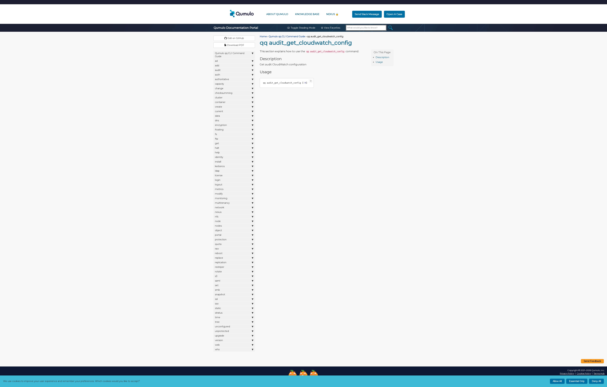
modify (219, 193)
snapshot (220, 294)
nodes (218, 225)
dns (217, 120)
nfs (216, 216)
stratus (218, 312)
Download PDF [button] (235, 45)
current (219, 111)
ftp (216, 138)
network (219, 207)
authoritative (222, 79)
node (218, 221)
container (220, 102)
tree (217, 322)
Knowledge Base (307, 14)
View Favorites (332, 27)
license (219, 175)
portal (218, 235)
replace (219, 257)
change (219, 88)
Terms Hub (599, 373)
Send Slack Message (367, 14)
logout (218, 184)
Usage (379, 62)
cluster (218, 97)
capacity (219, 83)
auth (217, 74)
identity (219, 157)
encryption (221, 125)
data (217, 115)
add (217, 65)
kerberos (220, 166)
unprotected (222, 331)
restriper (219, 267)
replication (220, 262)
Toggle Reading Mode (303, 27)
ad (216, 61)
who (217, 349)
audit (218, 70)
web (217, 344)
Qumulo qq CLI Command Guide (229, 55)
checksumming (223, 93)
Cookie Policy (584, 373)
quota (218, 244)
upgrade (219, 335)
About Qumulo (277, 14)
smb (217, 289)
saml (217, 280)
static (218, 308)
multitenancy (222, 202)
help (217, 152)
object (218, 230)
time (217, 317)
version (219, 340)
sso (217, 303)
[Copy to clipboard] (311, 81)
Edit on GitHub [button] (235, 38)
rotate (218, 271)
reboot (218, 253)
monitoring (221, 198)
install (218, 161)
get (217, 143)
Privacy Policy (567, 373)
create (218, 106)
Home (263, 36)
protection (221, 239)
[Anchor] (391, 57)
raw (217, 248)
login (217, 180)
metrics (219, 189)
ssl (216, 299)
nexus (218, 212)
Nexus (332, 14)
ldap (217, 170)
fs (216, 134)
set (216, 285)
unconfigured (222, 326)
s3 (216, 276)
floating (219, 129)
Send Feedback (592, 361)
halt (217, 148)
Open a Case (394, 14)
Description (382, 57)
